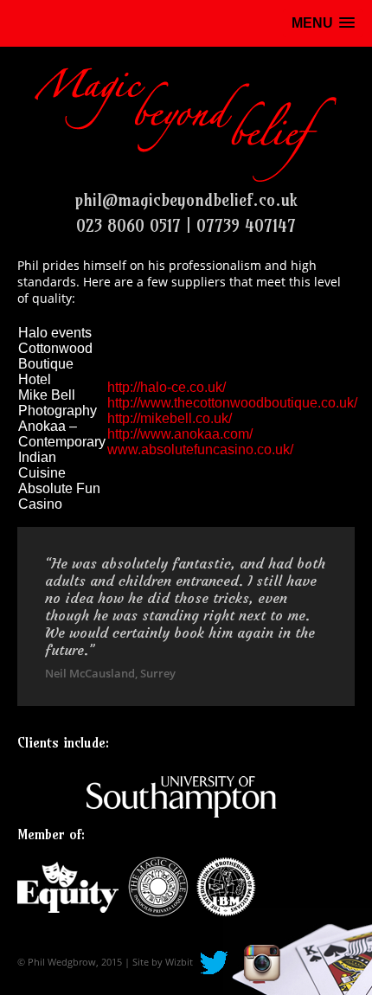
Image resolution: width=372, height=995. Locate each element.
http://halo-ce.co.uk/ (166, 387)
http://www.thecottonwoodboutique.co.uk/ (232, 402)
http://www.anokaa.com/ (180, 434)
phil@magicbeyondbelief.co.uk (186, 199)
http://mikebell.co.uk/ (169, 418)
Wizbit (179, 961)
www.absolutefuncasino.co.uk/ (200, 449)
